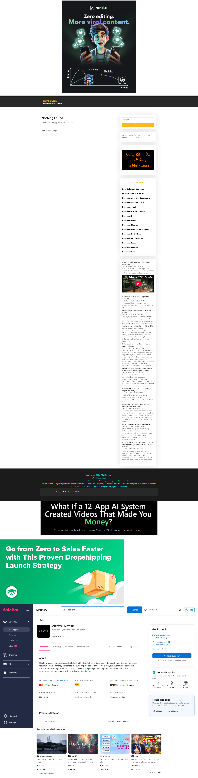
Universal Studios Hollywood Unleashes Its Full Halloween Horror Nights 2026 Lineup (137, 369)
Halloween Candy (129, 207)
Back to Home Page (49, 130)
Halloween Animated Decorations (136, 198)
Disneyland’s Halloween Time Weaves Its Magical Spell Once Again (136, 405)
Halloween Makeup (130, 225)
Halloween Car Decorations (133, 211)
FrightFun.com (49, 100)
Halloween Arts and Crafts (133, 202)
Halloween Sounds (129, 252)
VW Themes (78, 492)
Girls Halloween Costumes (133, 193)
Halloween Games (129, 220)
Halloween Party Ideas (131, 234)
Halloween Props (129, 243)
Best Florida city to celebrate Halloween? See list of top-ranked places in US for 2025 (137, 325)
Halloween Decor (129, 216)
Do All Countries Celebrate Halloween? (136, 424)
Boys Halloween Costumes (133, 189)
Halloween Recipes (130, 247)
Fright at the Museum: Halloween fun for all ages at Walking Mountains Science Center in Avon (137, 444)
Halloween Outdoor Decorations (135, 229)
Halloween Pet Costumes (132, 238)
